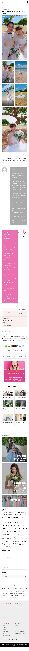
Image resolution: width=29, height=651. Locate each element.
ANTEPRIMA (10, 512)
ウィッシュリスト (17, 629)
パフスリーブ (8, 538)
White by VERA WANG (22, 520)
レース (19, 541)
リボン (15, 541)
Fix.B (24, 512)
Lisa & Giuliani (12, 517)
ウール (16, 526)
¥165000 (5, 526)
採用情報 (4, 629)
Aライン (5, 554)
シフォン (17, 531)
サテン (12, 531)
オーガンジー (22, 528)
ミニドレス (5, 567)
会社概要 (4, 625)
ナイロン (20, 535)
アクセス (4, 627)
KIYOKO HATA (18, 514)
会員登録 (16, 625)
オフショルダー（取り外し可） (11, 528)
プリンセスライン (11, 9)
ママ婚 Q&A (16, 615)
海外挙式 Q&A (17, 611)
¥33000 (5, 523)
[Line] (8, 346)
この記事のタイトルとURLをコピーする (14, 350)
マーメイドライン (7, 564)
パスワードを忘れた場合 (19, 631)
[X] (14, 346)
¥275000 (10, 526)
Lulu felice (22, 517)
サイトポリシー (6, 633)
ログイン (16, 627)
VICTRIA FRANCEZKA (13, 520)
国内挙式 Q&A (17, 609)
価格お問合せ (17, 544)
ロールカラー (9, 544)
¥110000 (22, 523)
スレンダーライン (7, 557)
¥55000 (10, 523)
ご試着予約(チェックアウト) (19, 633)
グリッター (6, 531)
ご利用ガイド (17, 605)
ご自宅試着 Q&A (17, 607)
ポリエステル (10, 541)
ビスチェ (17, 538)
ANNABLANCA (4, 512)
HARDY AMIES (5, 514)
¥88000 (15, 523)
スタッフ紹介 (5, 631)
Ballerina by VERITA (16, 512)
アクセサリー (5, 615)
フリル (22, 538)
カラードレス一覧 (6, 607)
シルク (21, 531)
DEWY (21, 512)
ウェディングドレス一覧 (7, 605)
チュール (7, 535)
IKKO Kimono (11, 514)
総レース (8, 546)
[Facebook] (17, 346)
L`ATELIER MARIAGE (5, 520)
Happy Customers (7, 430)
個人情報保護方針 (6, 635)
